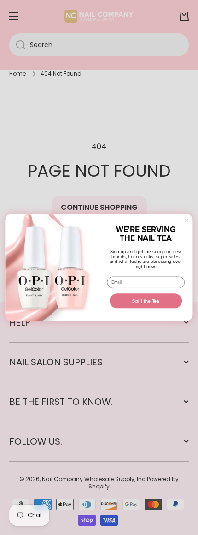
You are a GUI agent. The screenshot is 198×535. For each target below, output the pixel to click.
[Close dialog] (186, 220)
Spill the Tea (145, 300)
